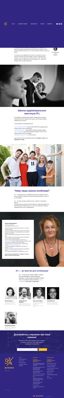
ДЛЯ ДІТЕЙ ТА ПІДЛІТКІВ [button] (22, 23)
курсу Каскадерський (25, 303)
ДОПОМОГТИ (49, 23)
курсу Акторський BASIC (12, 302)
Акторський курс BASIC (51, 366)
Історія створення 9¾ (22, 359)
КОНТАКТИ (42, 23)
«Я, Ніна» (10, 250)
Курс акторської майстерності (38, 367)
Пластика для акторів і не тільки (52, 368)
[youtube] (61, 24)
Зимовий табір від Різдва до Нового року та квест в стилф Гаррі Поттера (38, 379)
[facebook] (57, 24)
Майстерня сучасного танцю (21, 134)
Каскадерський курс (50, 369)
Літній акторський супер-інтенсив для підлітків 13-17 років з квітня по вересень (38, 364)
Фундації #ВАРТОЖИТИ (17, 250)
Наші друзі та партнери (23, 364)
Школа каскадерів (19, 131)
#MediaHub (11, 247)
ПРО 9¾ (20, 357)
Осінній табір (35, 386)
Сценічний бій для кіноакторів (52, 374)
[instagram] (59, 24)
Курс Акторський (19, 126)
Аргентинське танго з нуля (51, 363)
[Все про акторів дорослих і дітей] (13, 367)
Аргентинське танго (19, 130)
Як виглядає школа (22, 362)
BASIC (24, 126)
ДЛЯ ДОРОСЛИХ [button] (34, 23)
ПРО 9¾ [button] (13, 23)
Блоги (48, 376)
